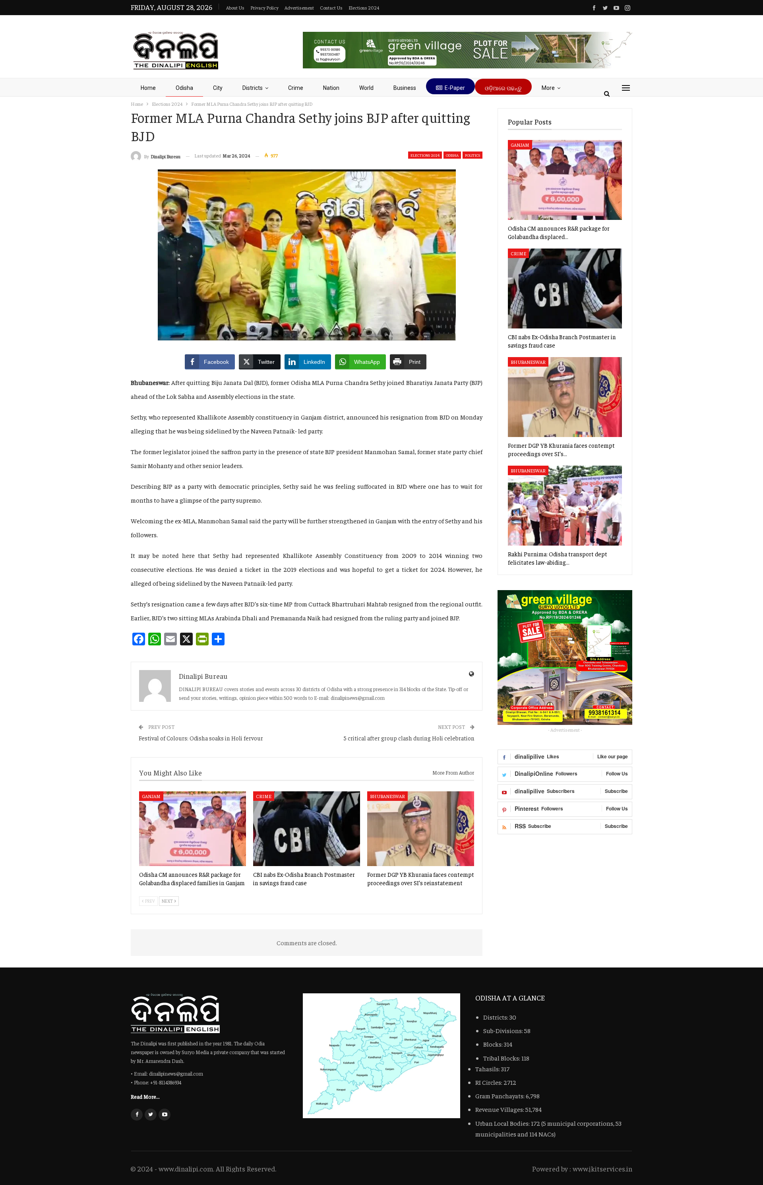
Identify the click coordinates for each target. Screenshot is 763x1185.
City (218, 88)
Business (404, 88)
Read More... (145, 1096)
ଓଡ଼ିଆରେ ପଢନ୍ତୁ (503, 88)
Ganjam (151, 796)
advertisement (299, 7)
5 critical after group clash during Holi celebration (409, 738)
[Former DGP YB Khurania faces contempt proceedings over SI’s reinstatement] (420, 828)
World (366, 88)
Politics (472, 155)
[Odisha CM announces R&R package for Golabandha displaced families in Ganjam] (192, 828)
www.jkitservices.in (602, 1168)
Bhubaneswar (387, 796)
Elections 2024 (364, 7)
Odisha (184, 88)
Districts (252, 88)
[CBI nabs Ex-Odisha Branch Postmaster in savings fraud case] (306, 828)
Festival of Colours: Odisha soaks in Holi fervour (201, 738)
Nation (331, 88)
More (548, 88)
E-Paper (455, 88)
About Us (235, 7)
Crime (295, 88)
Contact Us (331, 7)
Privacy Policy (264, 7)
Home (148, 88)
